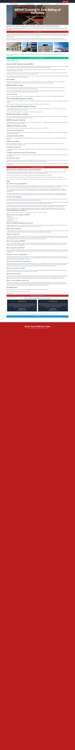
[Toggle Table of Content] (17, 61)
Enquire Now (37, 319)
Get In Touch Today (37, 31)
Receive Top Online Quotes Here (37, 167)
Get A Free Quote (37, 316)
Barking (12, 293)
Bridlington (8, 293)
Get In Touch (65, 1)
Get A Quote (37, 20)
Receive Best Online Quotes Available (37, 57)
